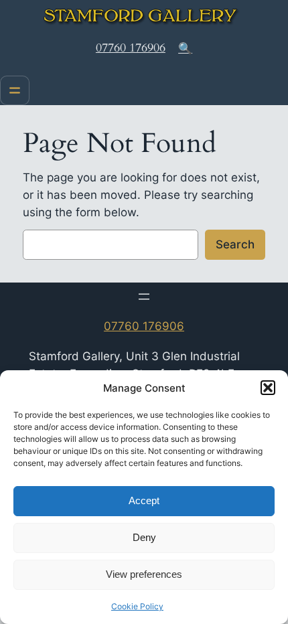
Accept (144, 500)
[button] (268, 387)
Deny (144, 537)
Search (235, 244)
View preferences (144, 574)
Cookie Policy (137, 606)
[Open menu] (14, 90)
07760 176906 (130, 48)
